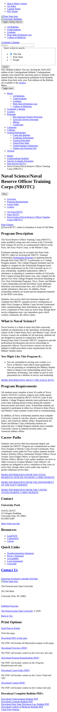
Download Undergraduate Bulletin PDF (19, 699)
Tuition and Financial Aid (24, 148)
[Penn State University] (9, 16)
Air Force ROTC (15, 212)
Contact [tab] (10, 207)
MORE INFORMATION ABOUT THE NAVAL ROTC (27, 380)
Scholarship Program (23, 257)
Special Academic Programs (20, 161)
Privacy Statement (15, 556)
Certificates (18, 124)
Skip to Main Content (17, 3)
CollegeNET (13, 538)
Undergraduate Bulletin (18, 158)
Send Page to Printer (10, 628)
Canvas (10, 541)
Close (10, 709)
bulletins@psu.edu (9, 606)
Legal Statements (15, 561)
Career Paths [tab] (13, 204)
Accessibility (13, 558)
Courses (10, 111)
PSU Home (12, 11)
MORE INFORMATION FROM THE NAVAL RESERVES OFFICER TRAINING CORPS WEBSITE (28, 476)
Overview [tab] (11, 199)
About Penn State (21, 143)
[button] (7, 224)
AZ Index (11, 6)
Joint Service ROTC (16, 163)
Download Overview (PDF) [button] (14, 648)
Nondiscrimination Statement (20, 553)
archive (22, 83)
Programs (11, 114)
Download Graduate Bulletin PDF (17, 701)
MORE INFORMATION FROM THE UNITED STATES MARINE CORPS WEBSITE (24, 491)
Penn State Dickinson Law (19, 35)
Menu (4, 194)
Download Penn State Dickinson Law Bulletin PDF (25, 704)
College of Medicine (16, 37)
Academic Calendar (16, 109)
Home (10, 93)
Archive (10, 151)
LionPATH (12, 536)
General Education (21, 140)
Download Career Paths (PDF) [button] (15, 670)
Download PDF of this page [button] (14, 638)
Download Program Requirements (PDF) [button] (20, 658)
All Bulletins (13, 27)
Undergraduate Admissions (25, 145)
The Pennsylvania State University (17, 611)
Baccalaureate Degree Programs (27, 117)
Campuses (12, 127)
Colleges (11, 130)
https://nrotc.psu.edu (10, 523)
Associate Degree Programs (25, 119)
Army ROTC (13, 214)
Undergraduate (14, 29)
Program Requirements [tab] (17, 201)
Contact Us (9, 570)
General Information (16, 132)
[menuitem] (31, 27)
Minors (16, 122)
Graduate (11, 32)
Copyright (11, 564)
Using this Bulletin (21, 135)
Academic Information (23, 138)
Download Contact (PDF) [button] (13, 683)
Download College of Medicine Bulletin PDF (22, 707)
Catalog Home (13, 9)
